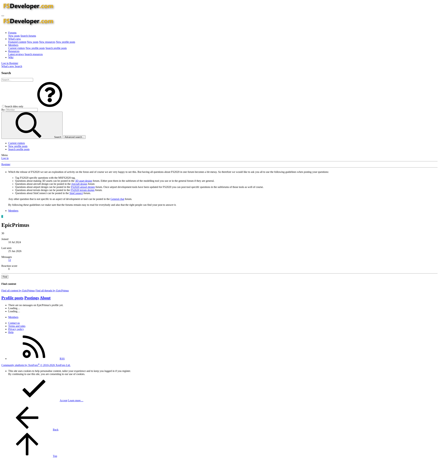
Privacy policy (16, 329)
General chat (117, 199)
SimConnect (76, 193)
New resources (47, 41)
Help (11, 332)
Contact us (14, 322)
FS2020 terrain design (82, 190)
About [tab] (45, 298)
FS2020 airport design (83, 187)
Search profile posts (56, 48)
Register (5, 164)
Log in (5, 158)
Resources (13, 51)
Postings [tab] (31, 298)
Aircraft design (79, 183)
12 (9, 260)
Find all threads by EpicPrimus (52, 290)
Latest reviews (16, 54)
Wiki (10, 57)
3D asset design (83, 180)
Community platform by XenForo (35, 365)
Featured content (17, 41)
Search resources (34, 54)
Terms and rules (16, 326)
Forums (12, 32)
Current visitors (16, 48)
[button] (49, 106)
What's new (14, 38)
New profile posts (65, 41)
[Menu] (2, 15)
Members (13, 45)
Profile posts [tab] (12, 298)
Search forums (28, 35)
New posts (14, 35)
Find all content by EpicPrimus (18, 290)
